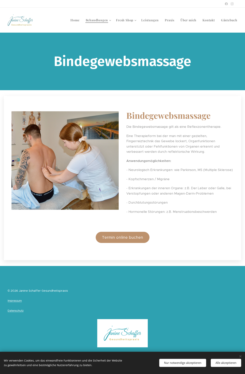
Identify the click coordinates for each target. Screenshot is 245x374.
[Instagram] (232, 4)
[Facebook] (226, 4)
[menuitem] (75, 20)
